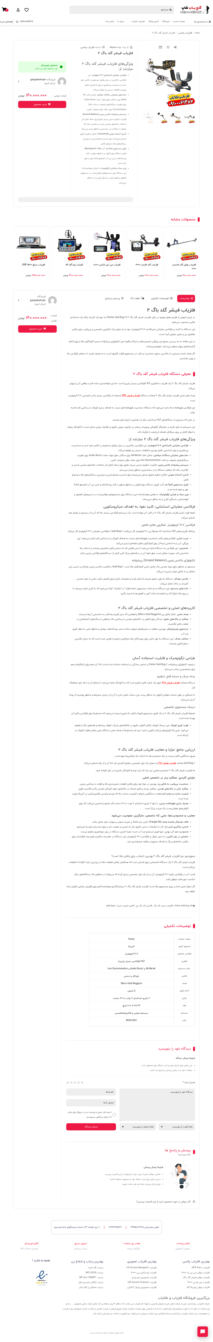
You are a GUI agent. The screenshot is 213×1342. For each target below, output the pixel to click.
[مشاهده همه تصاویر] (148, 117)
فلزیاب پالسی (185, 32)
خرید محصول (40, 104)
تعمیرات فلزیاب (138, 21)
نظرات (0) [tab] (135, 298)
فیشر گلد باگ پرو (143, 905)
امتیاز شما (189, 1082)
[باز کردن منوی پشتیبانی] (202, 1331)
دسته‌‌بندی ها (201, 21)
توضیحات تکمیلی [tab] (160, 298)
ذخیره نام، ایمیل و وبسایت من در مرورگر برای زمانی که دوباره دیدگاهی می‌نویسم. (89, 1114)
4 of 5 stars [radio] (71, 1082)
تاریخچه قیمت (160, 47)
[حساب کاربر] (17, 9)
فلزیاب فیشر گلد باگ (163, 905)
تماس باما (110, 21)
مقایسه (167, 47)
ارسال (174, 47)
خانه (197, 32)
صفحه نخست (179, 21)
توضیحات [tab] (185, 298)
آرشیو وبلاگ (153, 21)
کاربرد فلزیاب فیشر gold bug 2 (119, 905)
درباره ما (120, 21)
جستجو (164, 9)
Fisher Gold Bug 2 (183, 905)
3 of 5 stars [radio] (74, 1082)
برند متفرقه (118, 47)
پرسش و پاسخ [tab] (112, 298)
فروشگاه (165, 21)
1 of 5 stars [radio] (82, 1082)
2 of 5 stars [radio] (78, 1082)
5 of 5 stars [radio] (67, 1082)
